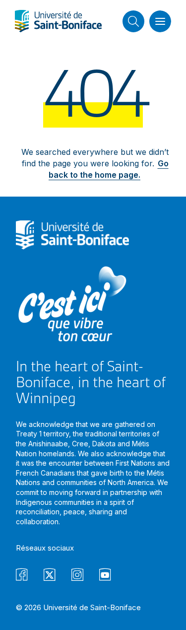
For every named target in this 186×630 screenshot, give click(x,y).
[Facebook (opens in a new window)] (22, 576)
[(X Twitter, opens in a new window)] (50, 576)
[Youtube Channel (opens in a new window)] (105, 576)
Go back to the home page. (109, 169)
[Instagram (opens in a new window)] (77, 576)
